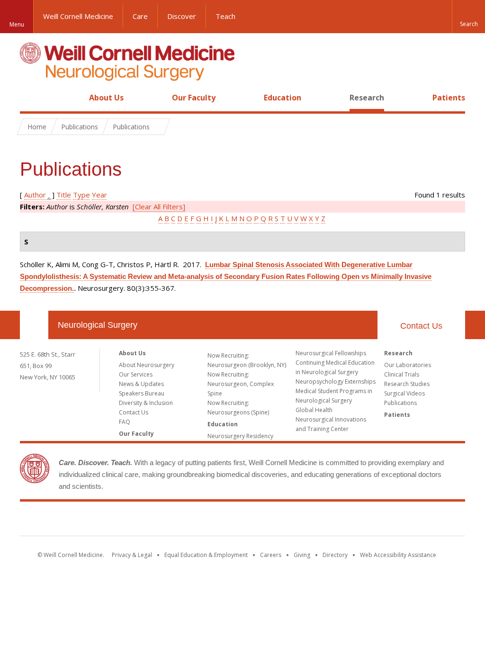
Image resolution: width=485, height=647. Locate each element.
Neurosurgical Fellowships (331, 353)
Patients (448, 97)
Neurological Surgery (97, 325)
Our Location (34, 325)
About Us (106, 97)
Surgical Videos (404, 393)
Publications (400, 403)
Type (81, 194)
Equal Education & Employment (206, 555)
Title (63, 194)
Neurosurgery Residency (240, 436)
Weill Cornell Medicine (78, 16)
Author (35, 194)
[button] (468, 16)
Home (30, 97)
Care (140, 16)
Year (99, 194)
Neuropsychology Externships (336, 381)
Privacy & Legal (132, 555)
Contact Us (421, 326)
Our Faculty (194, 97)
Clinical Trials (401, 374)
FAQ (124, 422)
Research (367, 97)
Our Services (136, 374)
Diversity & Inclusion (146, 403)
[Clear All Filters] (159, 206)
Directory (335, 555)
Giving (302, 555)
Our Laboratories (407, 365)
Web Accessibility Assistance (398, 555)
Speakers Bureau (141, 393)
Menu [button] (16, 24)
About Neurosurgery (146, 365)
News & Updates (141, 384)
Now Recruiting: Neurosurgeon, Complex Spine (240, 383)
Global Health (314, 410)
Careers (270, 555)
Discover (181, 16)
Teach (225, 16)
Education (282, 97)
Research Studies (407, 384)
